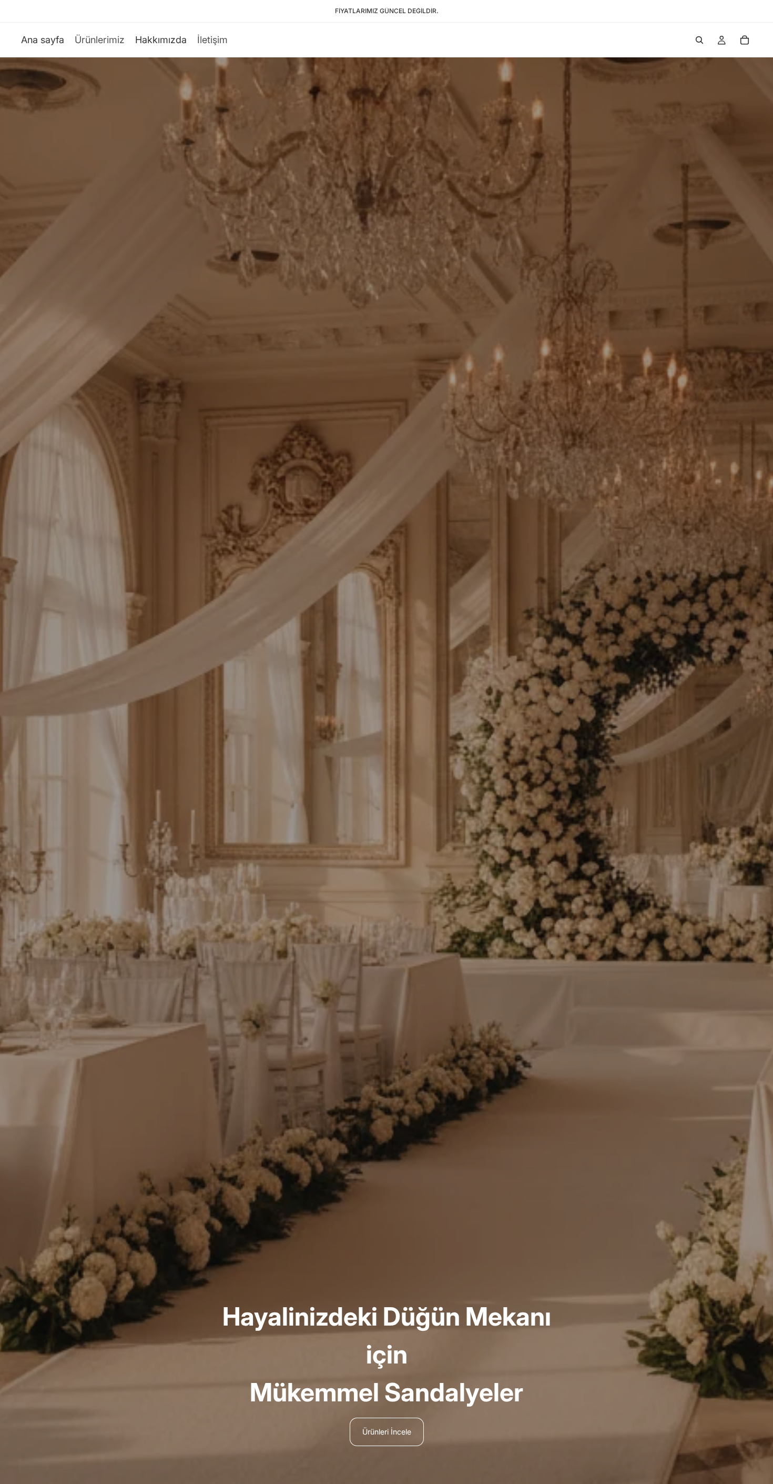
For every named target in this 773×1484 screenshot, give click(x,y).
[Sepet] (744, 40)
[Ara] (699, 40)
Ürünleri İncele (386, 1431)
